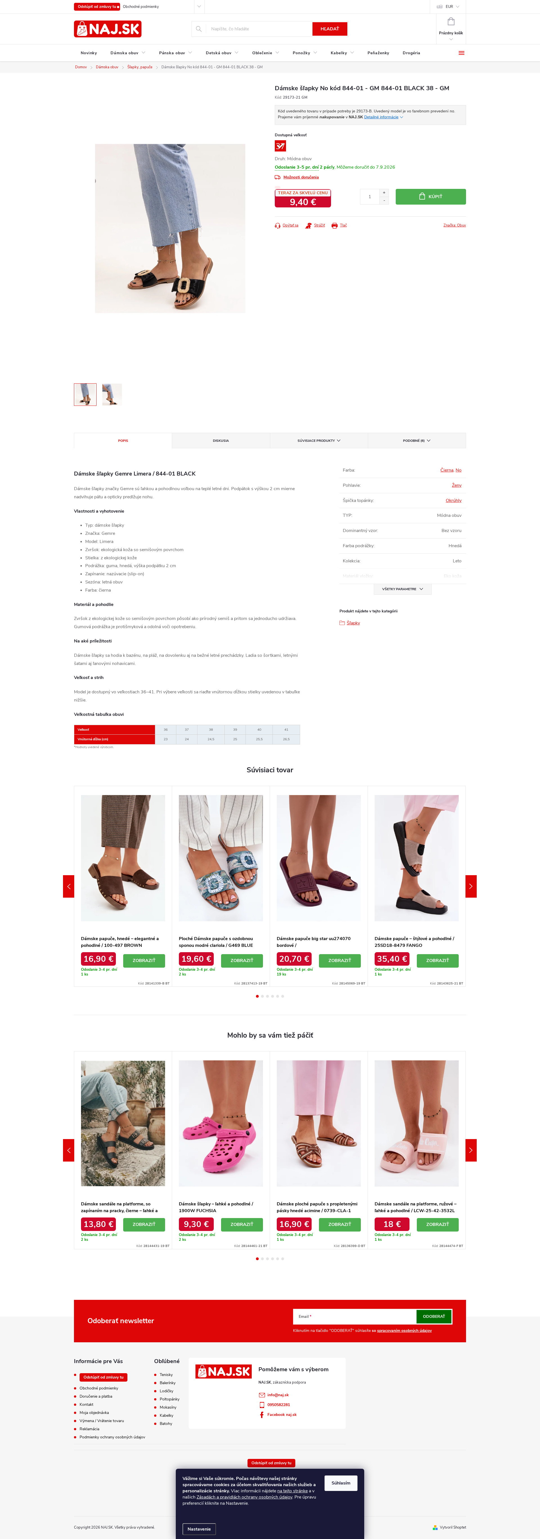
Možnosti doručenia (301, 177)
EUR (449, 6)
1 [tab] (257, 996)
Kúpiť (435, 197)
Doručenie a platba (96, 1396)
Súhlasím (341, 1483)
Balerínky (168, 1383)
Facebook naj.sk (282, 1414)
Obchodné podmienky (141, 6)
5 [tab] (277, 996)
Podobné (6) (414, 440)
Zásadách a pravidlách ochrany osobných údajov (244, 1497)
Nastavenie (199, 1529)
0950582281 (278, 1404)
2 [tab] (262, 996)
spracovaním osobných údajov (404, 1330)
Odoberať (434, 1316)
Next (471, 886)
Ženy (457, 485)
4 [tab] (272, 996)
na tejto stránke (292, 1491)
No (459, 470)
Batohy (166, 1424)
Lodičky (166, 1391)
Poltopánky (169, 1399)
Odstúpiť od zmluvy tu (97, 6)
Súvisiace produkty (316, 440)
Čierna (446, 470)
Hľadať (330, 29)
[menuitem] (89, 53)
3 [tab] (267, 996)
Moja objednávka (94, 1412)
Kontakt (86, 1404)
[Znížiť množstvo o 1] (384, 200)
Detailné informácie (381, 117)
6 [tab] (282, 996)
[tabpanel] (123, 886)
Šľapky (353, 623)
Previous (68, 886)
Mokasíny (168, 1407)
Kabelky (166, 1415)
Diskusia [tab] (221, 440)
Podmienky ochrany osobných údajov (112, 1437)
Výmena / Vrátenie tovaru (102, 1420)
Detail (144, 961)
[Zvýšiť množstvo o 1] (384, 193)
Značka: (455, 225)
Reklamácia (89, 1429)
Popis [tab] (123, 440)
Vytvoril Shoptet (453, 1527)
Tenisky (166, 1375)
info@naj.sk (278, 1395)
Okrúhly (454, 500)
